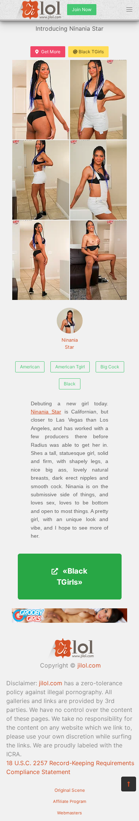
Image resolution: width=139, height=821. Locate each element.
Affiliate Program (69, 801)
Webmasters (69, 812)
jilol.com (89, 665)
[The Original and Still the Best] (69, 620)
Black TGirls (91, 51)
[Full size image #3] (98, 180)
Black (70, 383)
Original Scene (69, 790)
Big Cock (109, 366)
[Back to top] (128, 784)
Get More (50, 51)
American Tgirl (70, 366)
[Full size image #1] (98, 99)
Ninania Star (70, 343)
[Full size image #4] (40, 260)
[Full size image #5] (98, 260)
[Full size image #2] (40, 180)
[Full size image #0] (40, 99)
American (30, 366)
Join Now (82, 9)
